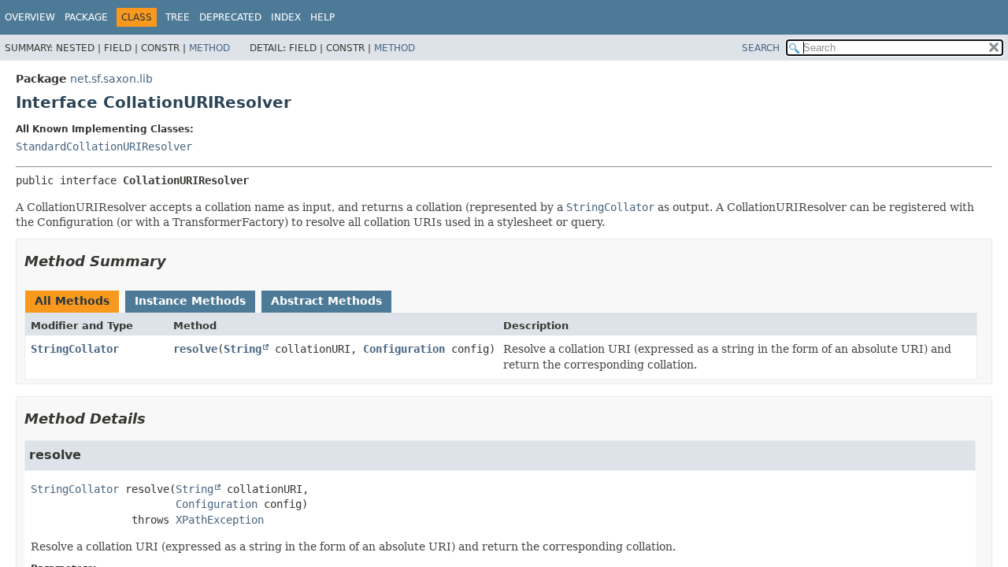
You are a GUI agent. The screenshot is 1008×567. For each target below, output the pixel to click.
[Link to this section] (177, 261)
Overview (30, 17)
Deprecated (230, 17)
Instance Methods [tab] (190, 301)
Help (322, 17)
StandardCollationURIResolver (104, 146)
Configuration (404, 349)
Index (286, 17)
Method (209, 48)
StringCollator (75, 349)
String (242, 349)
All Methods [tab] (72, 301)
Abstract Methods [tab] (326, 301)
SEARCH (761, 48)
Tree (177, 17)
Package (86, 17)
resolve (195, 349)
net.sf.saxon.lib (111, 78)
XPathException (220, 519)
